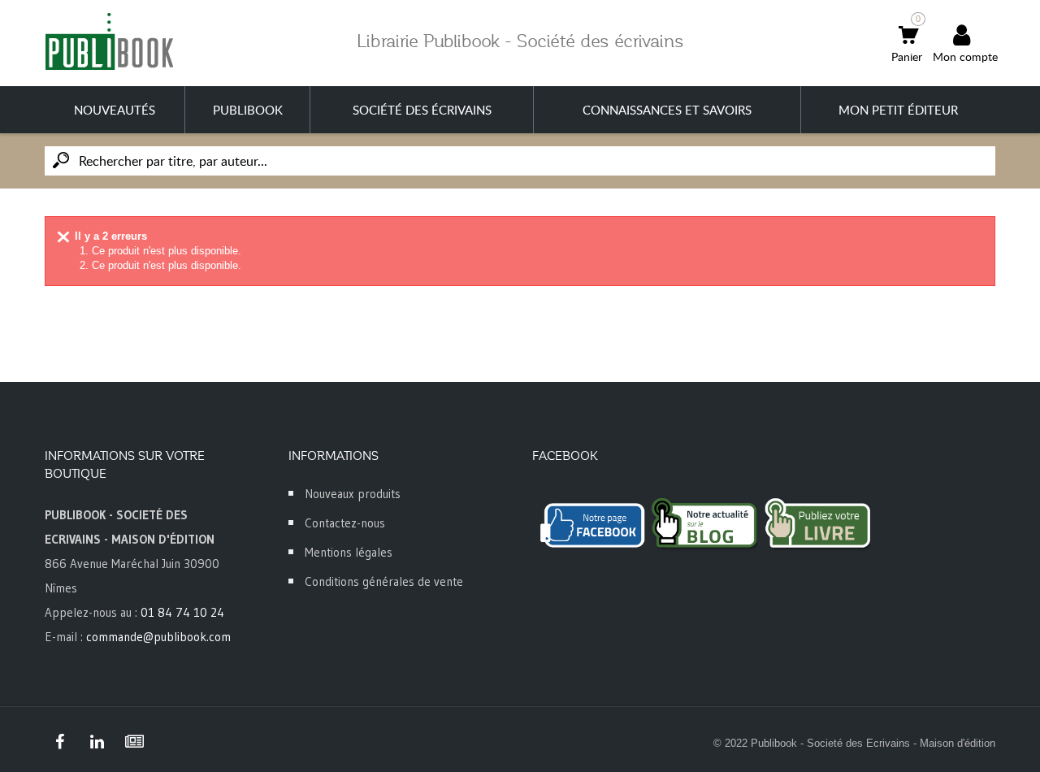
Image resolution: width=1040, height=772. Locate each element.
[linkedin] (96, 742)
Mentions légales (348, 552)
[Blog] (134, 742)
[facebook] (59, 742)
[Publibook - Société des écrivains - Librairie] (109, 41)
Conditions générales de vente (384, 581)
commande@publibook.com (158, 636)
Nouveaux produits (353, 493)
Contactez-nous (345, 523)
